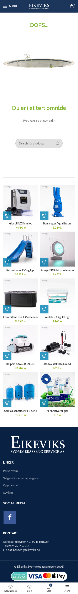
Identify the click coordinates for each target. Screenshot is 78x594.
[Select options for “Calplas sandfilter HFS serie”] (7, 403)
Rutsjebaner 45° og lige (20, 270)
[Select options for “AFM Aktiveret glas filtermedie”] (44, 403)
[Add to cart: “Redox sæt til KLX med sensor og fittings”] (44, 356)
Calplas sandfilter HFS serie (20, 410)
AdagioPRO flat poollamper (57, 270)
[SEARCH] (58, 143)
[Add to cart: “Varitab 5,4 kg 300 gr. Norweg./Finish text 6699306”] (44, 309)
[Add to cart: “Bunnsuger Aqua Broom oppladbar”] (44, 215)
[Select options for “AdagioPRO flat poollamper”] (44, 262)
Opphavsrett (11, 485)
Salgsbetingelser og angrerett (22, 478)
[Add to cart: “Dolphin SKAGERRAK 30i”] (7, 356)
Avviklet (8, 493)
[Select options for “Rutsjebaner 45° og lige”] (7, 262)
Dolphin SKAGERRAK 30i (20, 364)
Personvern (10, 471)
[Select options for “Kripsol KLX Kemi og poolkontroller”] (7, 215)
